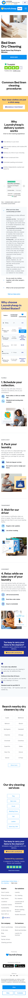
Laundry (17, 892)
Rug (13, 796)
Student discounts (20, 914)
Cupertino (7, 746)
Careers (3, 936)
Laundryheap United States (9, 881)
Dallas (21, 746)
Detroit (7, 758)
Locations (4, 901)
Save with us (5, 914)
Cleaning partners (6, 942)
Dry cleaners (18, 898)
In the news (4, 930)
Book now (14, 57)
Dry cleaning (5, 883)
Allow (14, 987)
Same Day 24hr (13, 826)
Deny (8, 993)
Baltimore (21, 718)
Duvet (13, 806)
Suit (13, 816)
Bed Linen (13, 801)
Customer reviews (6, 904)
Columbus (21, 740)
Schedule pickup (22, 331)
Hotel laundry (19, 906)
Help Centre (4, 898)
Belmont (7, 723)
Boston (21, 723)
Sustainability (5, 908)
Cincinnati (7, 740)
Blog (2, 933)
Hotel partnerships (20, 927)
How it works (5, 892)
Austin (7, 718)
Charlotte (7, 735)
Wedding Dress (13, 811)
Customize (20, 993)
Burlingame (7, 729)
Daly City (7, 752)
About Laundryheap (7, 927)
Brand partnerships (20, 930)
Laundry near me (6, 911)
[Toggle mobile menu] (26, 8)
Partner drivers (5, 939)
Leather (13, 821)
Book (19, 8)
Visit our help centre (14, 294)
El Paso (21, 758)
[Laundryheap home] (8, 8)
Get (25, 2)
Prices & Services (6, 895)
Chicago (20, 735)
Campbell (21, 729)
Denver (21, 752)
